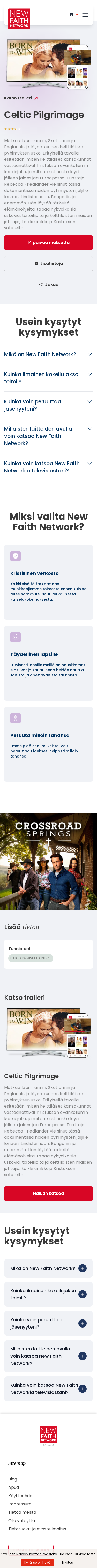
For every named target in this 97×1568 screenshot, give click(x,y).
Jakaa (51, 284)
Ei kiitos (67, 1562)
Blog (12, 1479)
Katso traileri (18, 98)
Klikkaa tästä (85, 1554)
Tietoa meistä (22, 1512)
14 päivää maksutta (48, 242)
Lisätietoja (52, 263)
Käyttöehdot (21, 1496)
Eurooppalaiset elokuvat (30, 958)
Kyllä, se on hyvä (37, 1562)
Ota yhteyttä (21, 1521)
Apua (13, 1487)
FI (71, 14)
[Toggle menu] (85, 13)
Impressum (19, 1504)
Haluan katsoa (48, 1193)
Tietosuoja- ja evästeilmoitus (37, 1529)
